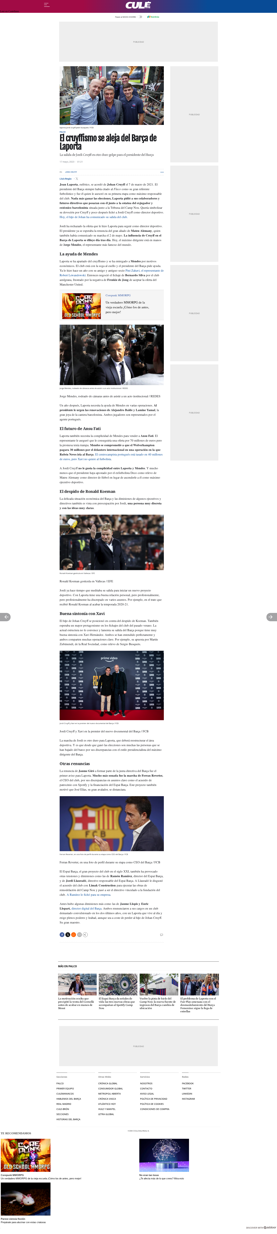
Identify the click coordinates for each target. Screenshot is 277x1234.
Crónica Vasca (107, 1098)
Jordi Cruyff (71, 172)
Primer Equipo (65, 1088)
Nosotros (146, 1083)
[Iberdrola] (153, 16)
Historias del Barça (68, 1119)
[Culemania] (138, 5)
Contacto (146, 1088)
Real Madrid (63, 1103)
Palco (63, 132)
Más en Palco (67, 966)
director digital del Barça (86, 908)
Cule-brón (62, 1109)
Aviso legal (147, 1093)
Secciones (62, 1114)
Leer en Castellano (9, 11)
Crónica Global (107, 1083)
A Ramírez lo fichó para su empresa (88, 895)
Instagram (188, 1098)
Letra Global (106, 1114)
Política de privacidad (153, 1098)
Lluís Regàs (66, 178)
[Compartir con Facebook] (62, 934)
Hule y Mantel (106, 1109)
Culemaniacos (65, 1093)
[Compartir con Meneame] (73, 934)
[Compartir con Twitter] (67, 934)
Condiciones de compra (154, 1109)
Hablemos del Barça (68, 1098)
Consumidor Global (110, 1088)
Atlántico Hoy (107, 1103)
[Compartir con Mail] (79, 934)
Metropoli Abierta (109, 1093)
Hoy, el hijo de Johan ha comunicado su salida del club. (94, 217)
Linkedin (187, 1093)
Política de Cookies (152, 1103)
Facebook (188, 1083)
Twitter (186, 1088)
